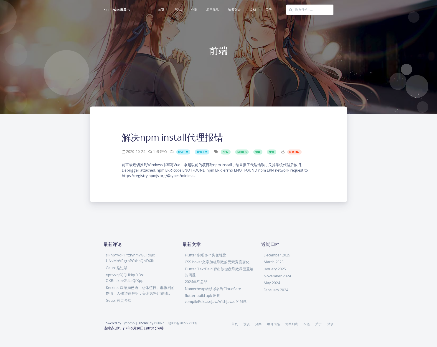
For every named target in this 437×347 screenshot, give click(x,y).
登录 (330, 324)
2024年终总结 (196, 281)
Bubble (159, 323)
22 (145, 328)
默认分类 (183, 152)
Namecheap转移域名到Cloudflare (213, 288)
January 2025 (275, 268)
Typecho (128, 323)
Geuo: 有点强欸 (118, 300)
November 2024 (277, 276)
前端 (257, 152)
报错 (271, 152)
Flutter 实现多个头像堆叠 (205, 255)
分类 (194, 10)
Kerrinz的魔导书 (117, 10)
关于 (268, 10)
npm (226, 152)
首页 (161, 10)
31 (153, 328)
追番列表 (234, 10)
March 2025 (274, 261)
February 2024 (276, 289)
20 (138, 328)
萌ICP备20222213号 (182, 323)
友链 (253, 10)
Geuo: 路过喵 (116, 267)
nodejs (242, 152)
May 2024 (272, 282)
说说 (178, 10)
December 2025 (277, 255)
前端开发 (202, 152)
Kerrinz (294, 152)
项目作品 (212, 10)
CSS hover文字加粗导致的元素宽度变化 (217, 261)
